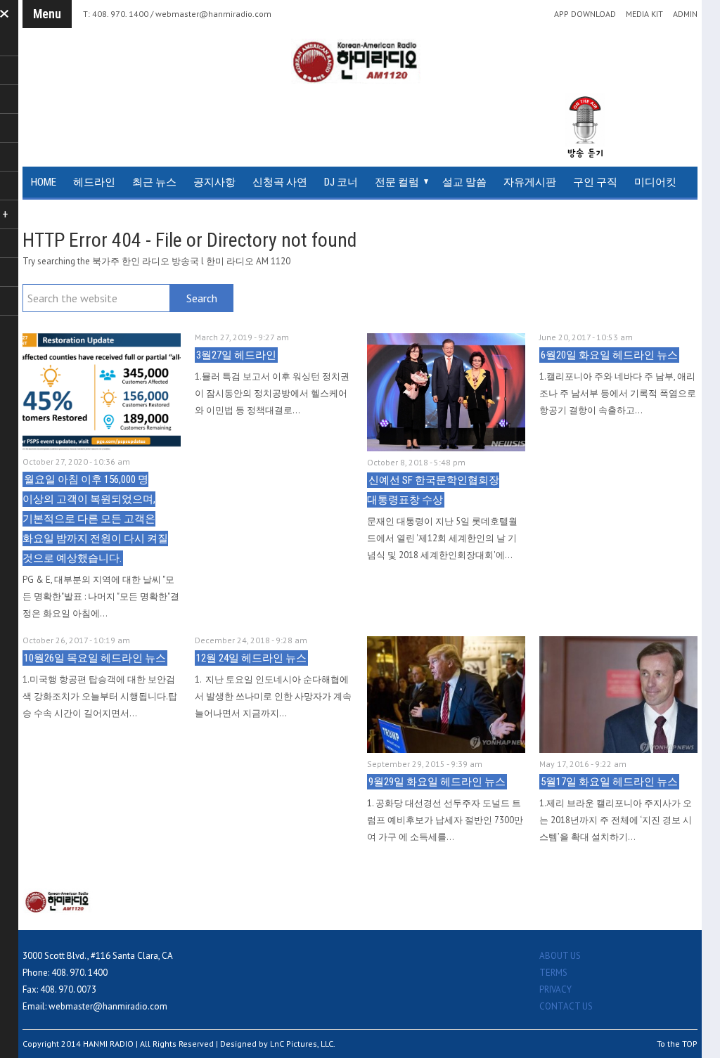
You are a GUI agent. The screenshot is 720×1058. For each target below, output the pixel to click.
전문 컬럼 (397, 182)
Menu (47, 13)
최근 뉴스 (154, 182)
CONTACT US (566, 1006)
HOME (43, 182)
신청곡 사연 (279, 182)
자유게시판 (529, 182)
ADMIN (685, 14)
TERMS (553, 973)
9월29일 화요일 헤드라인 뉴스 (437, 781)
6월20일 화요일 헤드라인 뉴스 (609, 355)
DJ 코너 (341, 182)
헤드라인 (94, 182)
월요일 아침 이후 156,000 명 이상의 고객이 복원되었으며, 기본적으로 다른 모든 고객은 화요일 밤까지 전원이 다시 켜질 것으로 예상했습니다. (95, 519)
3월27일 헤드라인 (236, 355)
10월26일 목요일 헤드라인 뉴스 (95, 658)
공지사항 (214, 182)
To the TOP (677, 1043)
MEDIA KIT (644, 14)
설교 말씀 (464, 182)
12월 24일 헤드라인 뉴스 (251, 658)
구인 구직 (595, 182)
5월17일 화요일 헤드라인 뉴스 (609, 781)
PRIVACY (555, 989)
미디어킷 (655, 182)
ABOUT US (560, 956)
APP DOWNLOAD (585, 14)
